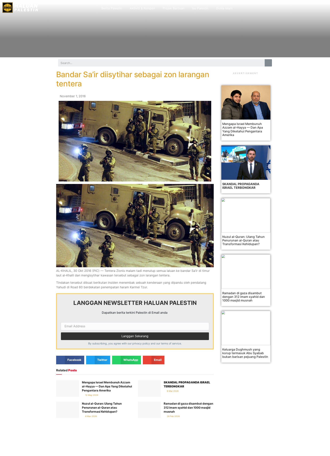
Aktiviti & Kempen (142, 8)
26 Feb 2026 (173, 416)
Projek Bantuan (173, 8)
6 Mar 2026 (172, 391)
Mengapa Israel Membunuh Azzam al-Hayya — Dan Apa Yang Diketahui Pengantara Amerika (107, 386)
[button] (70, 360)
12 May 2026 (91, 395)
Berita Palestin (111, 8)
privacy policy (141, 343)
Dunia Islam (224, 8)
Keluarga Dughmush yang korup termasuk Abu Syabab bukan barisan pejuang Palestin (245, 353)
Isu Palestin (200, 8)
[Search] (268, 62)
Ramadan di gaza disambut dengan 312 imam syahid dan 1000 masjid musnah (188, 407)
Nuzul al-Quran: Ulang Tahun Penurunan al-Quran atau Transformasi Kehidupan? (102, 407)
